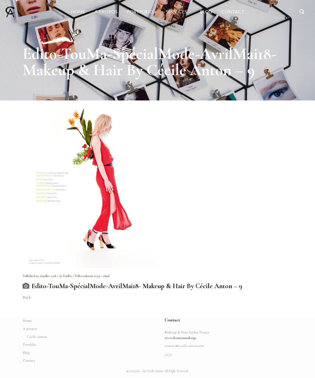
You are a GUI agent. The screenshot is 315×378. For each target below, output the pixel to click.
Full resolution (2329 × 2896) (92, 276)
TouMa (67, 276)
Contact (29, 360)
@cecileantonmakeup (180, 338)
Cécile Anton (37, 336)
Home (27, 320)
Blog (26, 352)
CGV (168, 355)
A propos (30, 328)
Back (27, 297)
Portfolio (29, 344)
